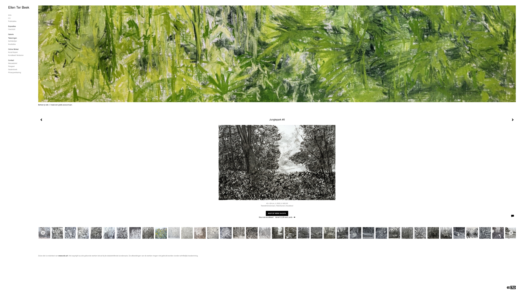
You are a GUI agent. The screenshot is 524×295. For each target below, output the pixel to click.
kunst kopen (13, 52)
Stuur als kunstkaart (275, 217)
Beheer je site (43, 105)
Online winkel (13, 49)
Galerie (11, 34)
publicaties (12, 21)
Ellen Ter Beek (18, 7)
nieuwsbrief (12, 63)
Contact (11, 60)
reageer (11, 66)
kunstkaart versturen (16, 55)
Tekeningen (12, 38)
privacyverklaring (14, 72)
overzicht (11, 29)
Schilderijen (12, 41)
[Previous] (43, 233)
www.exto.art (63, 255)
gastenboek (12, 69)
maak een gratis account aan (61, 105)
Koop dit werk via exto (277, 213)
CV (9, 18)
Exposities (12, 26)
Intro (9, 15)
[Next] (511, 233)
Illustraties (12, 44)
